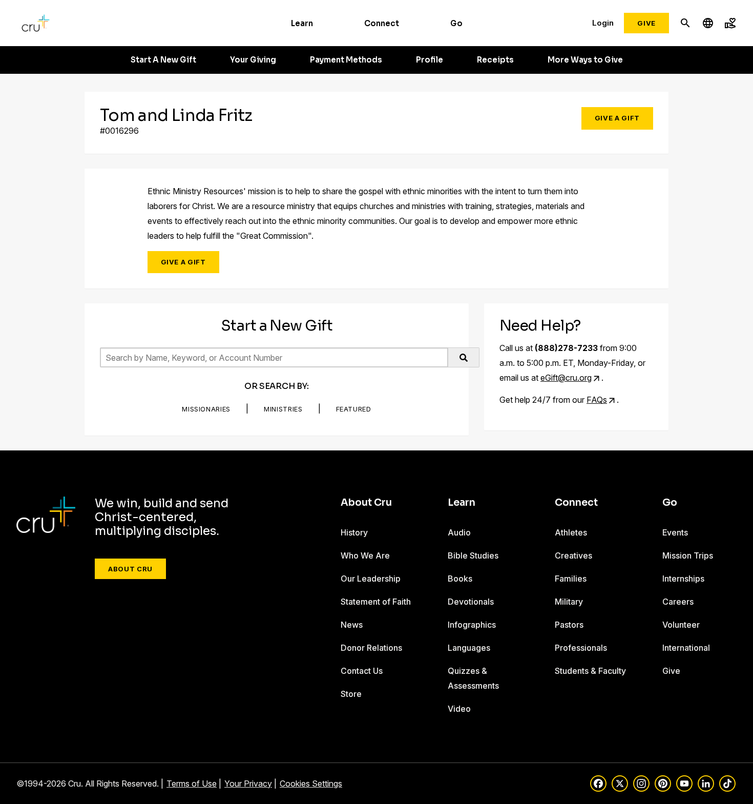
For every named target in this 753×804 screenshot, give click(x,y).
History (354, 532)
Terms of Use (191, 783)
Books (460, 578)
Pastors (569, 625)
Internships (683, 578)
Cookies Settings (311, 783)
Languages (469, 648)
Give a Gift (617, 118)
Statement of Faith (376, 601)
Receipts (495, 60)
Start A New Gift (163, 60)
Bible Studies (473, 555)
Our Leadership (371, 578)
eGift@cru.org (566, 378)
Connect (381, 23)
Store (351, 694)
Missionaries (206, 409)
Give (646, 23)
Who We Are (365, 555)
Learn (302, 23)
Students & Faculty (590, 671)
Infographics (472, 625)
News (352, 625)
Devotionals (471, 601)
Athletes (571, 532)
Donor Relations (371, 648)
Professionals (581, 648)
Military (569, 601)
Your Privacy (248, 783)
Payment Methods (346, 60)
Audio (459, 532)
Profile (429, 60)
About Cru (130, 569)
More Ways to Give (585, 60)
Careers (678, 601)
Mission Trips (687, 555)
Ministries (283, 409)
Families (571, 578)
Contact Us (362, 671)
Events (675, 532)
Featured (353, 409)
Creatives (573, 555)
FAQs (597, 400)
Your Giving (253, 60)
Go (456, 23)
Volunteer (681, 625)
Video (459, 709)
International (686, 648)
